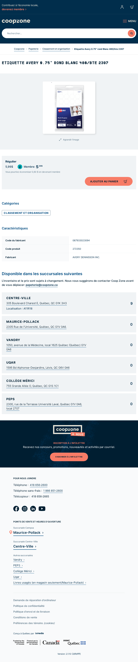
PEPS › (18, 565)
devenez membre (13, 9)
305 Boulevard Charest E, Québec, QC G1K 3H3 (36, 303)
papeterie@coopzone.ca (42, 285)
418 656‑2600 (38, 485)
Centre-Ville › (24, 546)
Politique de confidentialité (28, 606)
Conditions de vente (25, 617)
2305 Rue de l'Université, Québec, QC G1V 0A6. (36, 327)
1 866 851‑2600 (53, 491)
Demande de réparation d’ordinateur (34, 600)
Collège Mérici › (23, 571)
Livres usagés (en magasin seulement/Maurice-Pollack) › (49, 582)
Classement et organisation (56, 48)
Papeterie (33, 48)
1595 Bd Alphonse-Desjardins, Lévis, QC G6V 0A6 (38, 368)
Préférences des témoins (34, 623)
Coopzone (19, 48)
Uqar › (17, 577)
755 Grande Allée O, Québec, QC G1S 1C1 (32, 386)
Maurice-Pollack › (28, 532)
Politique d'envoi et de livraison (31, 611)
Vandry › (18, 560)
